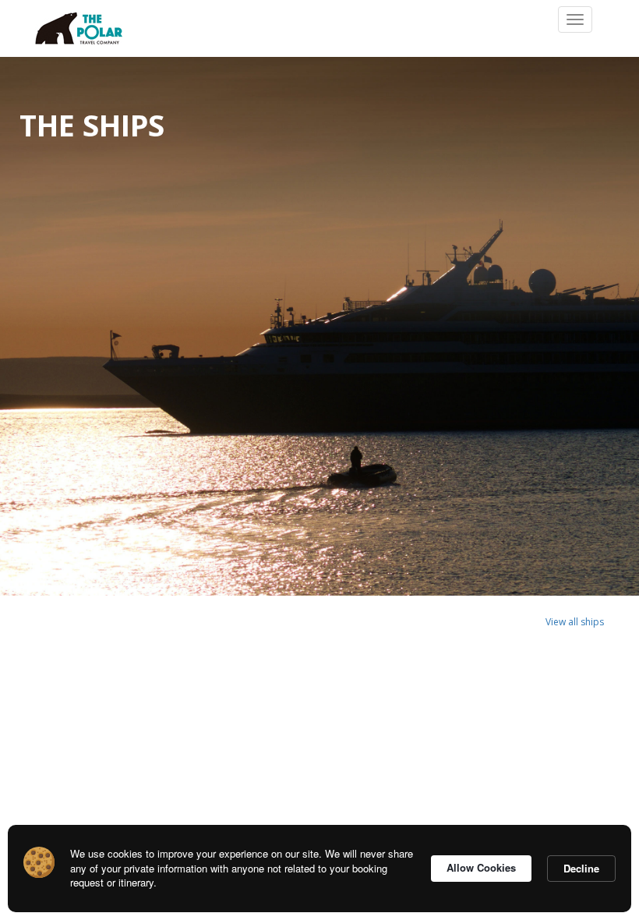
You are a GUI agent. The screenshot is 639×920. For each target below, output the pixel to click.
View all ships (574, 621)
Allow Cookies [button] (481, 867)
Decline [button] (581, 868)
